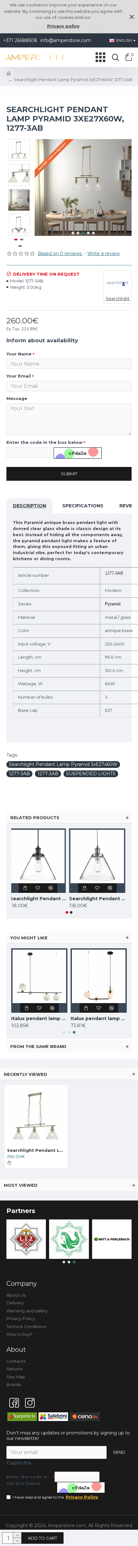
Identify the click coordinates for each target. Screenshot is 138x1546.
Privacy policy (63, 26)
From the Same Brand (38, 1046)
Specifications (82, 506)
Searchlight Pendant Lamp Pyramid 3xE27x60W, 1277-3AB (36, 1150)
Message (16, 398)
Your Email (18, 375)
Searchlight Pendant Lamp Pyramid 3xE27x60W (63, 764)
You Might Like (28, 937)
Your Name (18, 353)
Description (29, 506)
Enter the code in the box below (44, 442)
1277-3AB (19, 774)
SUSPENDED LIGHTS (91, 774)
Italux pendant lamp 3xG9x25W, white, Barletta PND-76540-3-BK (39, 1018)
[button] (73, 233)
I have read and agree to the (55, 1497)
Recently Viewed (25, 1074)
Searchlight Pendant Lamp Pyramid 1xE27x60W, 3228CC (99, 899)
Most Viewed (21, 1185)
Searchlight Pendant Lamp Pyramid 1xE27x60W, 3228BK (39, 899)
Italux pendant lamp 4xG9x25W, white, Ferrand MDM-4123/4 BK (99, 1018)
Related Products (34, 817)
